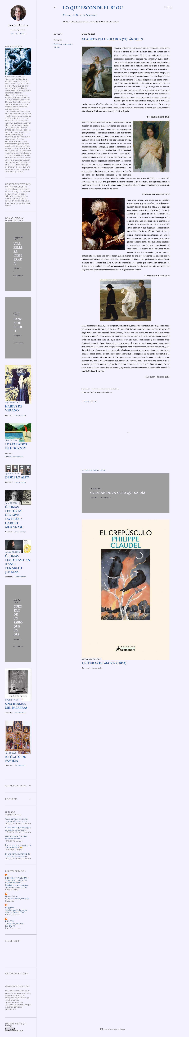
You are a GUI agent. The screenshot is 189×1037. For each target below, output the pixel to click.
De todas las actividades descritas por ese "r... (16, 837)
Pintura (56, 47)
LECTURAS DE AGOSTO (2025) (104, 663)
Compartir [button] (57, 34)
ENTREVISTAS (106, 22)
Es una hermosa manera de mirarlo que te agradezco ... (17, 855)
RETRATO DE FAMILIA (15, 759)
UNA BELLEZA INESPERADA (17, 253)
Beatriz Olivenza (18, 25)
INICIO (65, 22)
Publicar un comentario (14, 456)
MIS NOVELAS (83, 22)
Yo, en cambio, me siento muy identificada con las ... (17, 820)
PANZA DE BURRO (17, 325)
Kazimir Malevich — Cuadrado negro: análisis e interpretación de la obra (16, 885)
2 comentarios (97, 668)
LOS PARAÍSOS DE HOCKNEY (16, 446)
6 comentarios (20, 415)
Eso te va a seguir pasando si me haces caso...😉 (18, 846)
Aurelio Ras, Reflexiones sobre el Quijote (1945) (16, 911)
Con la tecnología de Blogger (114, 1029)
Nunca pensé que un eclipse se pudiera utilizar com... (18, 829)
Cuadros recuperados (62, 44)
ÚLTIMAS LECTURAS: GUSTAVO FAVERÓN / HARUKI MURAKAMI (14, 517)
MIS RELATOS (95, 22)
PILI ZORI (9, 921)
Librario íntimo (11, 896)
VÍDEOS (116, 22)
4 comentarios (105, 497)
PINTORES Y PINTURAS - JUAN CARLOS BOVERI (16, 879)
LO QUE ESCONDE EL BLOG (93, 8)
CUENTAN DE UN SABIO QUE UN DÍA (117, 493)
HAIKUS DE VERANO (13, 408)
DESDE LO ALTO (17, 477)
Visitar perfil (18, 34)
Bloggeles (9, 907)
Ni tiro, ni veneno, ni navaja (17, 898)
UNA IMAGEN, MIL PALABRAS (16, 706)
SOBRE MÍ (73, 22)
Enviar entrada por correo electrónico (105, 389)
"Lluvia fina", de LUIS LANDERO (14, 924)
